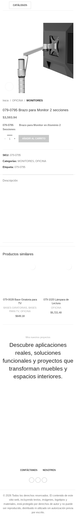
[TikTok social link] (44, 480)
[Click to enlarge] (9, 86)
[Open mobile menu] (4, 5)
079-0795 (19, 167)
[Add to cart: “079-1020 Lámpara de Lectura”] (42, 292)
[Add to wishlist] (32, 267)
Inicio (6, 100)
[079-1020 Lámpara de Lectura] (56, 279)
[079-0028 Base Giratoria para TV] (20, 279)
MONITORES (35, 100)
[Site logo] (39, 4)
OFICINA (17, 100)
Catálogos (20, 5)
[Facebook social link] (31, 480)
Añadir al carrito (33, 138)
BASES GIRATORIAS (15, 307)
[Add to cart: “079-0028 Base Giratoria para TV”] (6, 292)
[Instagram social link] (38, 480)
